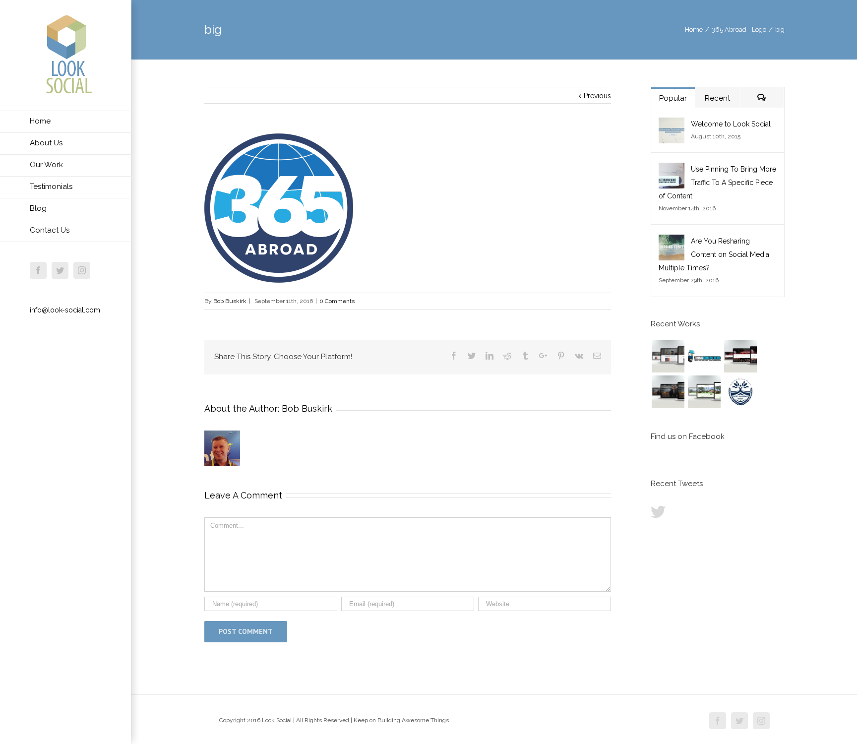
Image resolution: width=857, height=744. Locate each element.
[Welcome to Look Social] (671, 124)
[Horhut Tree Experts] (704, 392)
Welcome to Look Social (731, 124)
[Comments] (761, 97)
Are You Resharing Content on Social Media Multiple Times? (714, 254)
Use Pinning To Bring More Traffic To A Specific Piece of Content (717, 182)
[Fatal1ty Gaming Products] (740, 356)
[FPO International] (668, 356)
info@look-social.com (65, 310)
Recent (717, 98)
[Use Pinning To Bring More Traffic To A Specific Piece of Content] (671, 169)
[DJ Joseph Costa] (668, 392)
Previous (597, 96)
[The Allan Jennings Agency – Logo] (740, 392)
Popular (673, 98)
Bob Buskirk (229, 301)
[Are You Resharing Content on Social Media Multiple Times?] (671, 241)
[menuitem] (65, 122)
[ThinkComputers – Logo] (704, 356)
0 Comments (337, 301)
